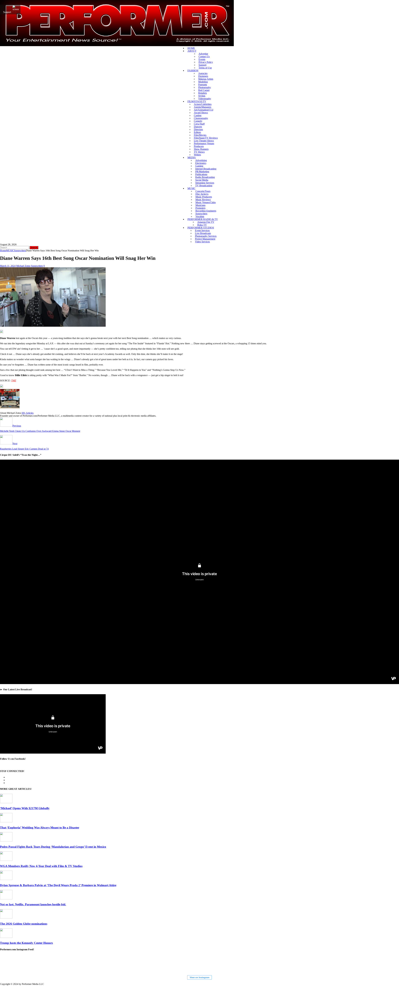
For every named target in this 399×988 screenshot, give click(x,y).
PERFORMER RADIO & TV (202, 219)
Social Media (201, 180)
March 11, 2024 (8, 265)
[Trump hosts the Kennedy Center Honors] (6, 937)
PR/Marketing (202, 171)
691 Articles (28, 413)
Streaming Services (204, 182)
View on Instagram (199, 977)
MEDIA (191, 157)
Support (202, 65)
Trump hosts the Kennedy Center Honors (26, 943)
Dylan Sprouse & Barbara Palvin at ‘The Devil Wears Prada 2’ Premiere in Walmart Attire (58, 885)
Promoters (200, 208)
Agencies (202, 73)
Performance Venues (204, 143)
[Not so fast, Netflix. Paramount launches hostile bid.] (6, 898)
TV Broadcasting (203, 185)
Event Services (202, 230)
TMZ (13, 380)
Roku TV (202, 225)
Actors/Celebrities (203, 104)
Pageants (202, 84)
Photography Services (205, 236)
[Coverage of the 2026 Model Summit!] (15, 963)
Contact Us (204, 56)
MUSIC (191, 188)
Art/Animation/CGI (203, 109)
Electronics (200, 163)
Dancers (198, 126)
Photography (204, 87)
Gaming (199, 166)
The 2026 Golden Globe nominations (23, 923)
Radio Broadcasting (205, 177)
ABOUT (191, 51)
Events (202, 59)
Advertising (201, 160)
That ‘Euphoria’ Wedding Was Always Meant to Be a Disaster (39, 827)
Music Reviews (203, 199)
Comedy (198, 121)
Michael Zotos (23, 265)
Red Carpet (203, 90)
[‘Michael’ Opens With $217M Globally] (6, 802)
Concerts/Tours (202, 191)
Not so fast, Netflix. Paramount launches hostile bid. (33, 904)
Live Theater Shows (204, 140)
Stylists (201, 95)
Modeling (203, 81)
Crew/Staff (199, 124)
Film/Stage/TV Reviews (206, 138)
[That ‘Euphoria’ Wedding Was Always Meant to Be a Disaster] (6, 821)
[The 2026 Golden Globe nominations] (6, 917)
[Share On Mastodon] (1, 333)
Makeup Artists (205, 79)
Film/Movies (200, 135)
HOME (191, 48)
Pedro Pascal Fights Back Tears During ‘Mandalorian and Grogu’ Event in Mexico (53, 846)
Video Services (202, 241)
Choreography (201, 118)
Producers (199, 146)
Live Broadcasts (203, 233)
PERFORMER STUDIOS (200, 227)
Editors (197, 132)
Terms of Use (205, 67)
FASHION (192, 70)
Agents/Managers (202, 107)
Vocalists (199, 216)
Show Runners (201, 149)
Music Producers (203, 196)
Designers (203, 76)
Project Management (205, 239)
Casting (197, 115)
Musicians (200, 205)
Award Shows (201, 112)
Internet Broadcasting (205, 168)
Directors (198, 129)
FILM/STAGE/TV (196, 101)
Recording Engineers (205, 210)
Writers (197, 154)
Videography (204, 98)
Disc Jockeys (201, 194)
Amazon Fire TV (205, 222)
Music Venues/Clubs (205, 202)
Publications (201, 174)
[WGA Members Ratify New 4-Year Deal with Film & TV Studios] (6, 860)
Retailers (202, 93)
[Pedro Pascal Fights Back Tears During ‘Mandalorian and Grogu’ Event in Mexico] (6, 840)
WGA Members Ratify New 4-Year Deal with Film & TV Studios (41, 866)
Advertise (203, 53)
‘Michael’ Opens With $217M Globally (25, 808)
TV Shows (199, 152)
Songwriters (201, 213)
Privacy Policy (206, 62)
